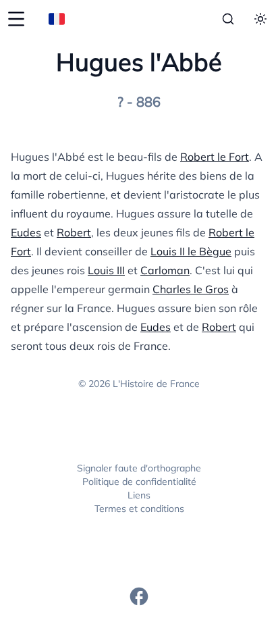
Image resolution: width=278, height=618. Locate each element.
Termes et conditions (139, 509)
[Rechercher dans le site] (228, 19)
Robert (74, 232)
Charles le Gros (190, 289)
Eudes (26, 232)
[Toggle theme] (260, 19)
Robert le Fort (214, 156)
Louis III (106, 270)
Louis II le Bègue (190, 251)
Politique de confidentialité (139, 481)
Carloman (165, 270)
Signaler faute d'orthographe (139, 468)
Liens (139, 495)
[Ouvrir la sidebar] (16, 19)
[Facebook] (139, 596)
